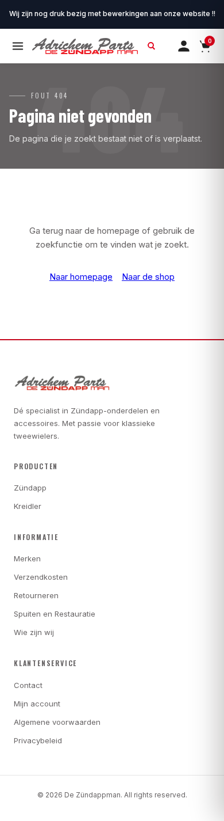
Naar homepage (81, 276)
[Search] (151, 46)
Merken (27, 558)
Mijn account (37, 703)
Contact (28, 685)
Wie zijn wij (34, 632)
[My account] (184, 46)
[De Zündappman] (85, 46)
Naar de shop (148, 276)
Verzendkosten (41, 576)
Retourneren (36, 595)
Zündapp (30, 487)
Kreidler (27, 506)
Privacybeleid (38, 740)
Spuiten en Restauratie (54, 613)
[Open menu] (18, 46)
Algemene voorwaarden (57, 722)
